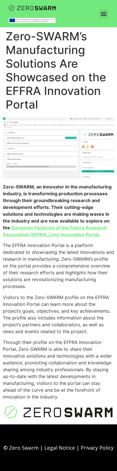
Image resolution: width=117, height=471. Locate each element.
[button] (103, 13)
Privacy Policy (97, 447)
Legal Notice (59, 447)
